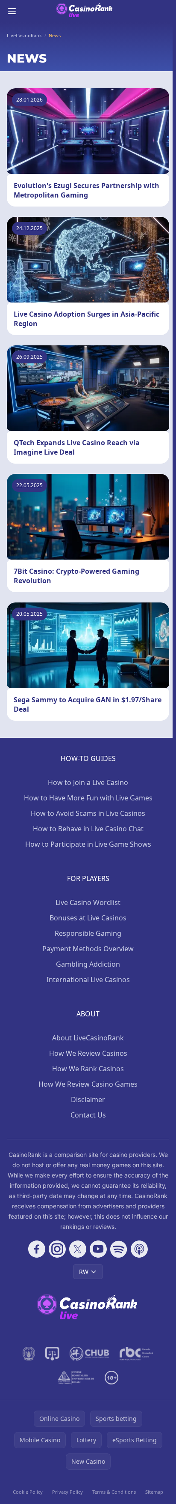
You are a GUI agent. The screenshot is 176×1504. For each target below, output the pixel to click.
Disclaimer (88, 1099)
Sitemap (154, 1492)
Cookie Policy (28, 1492)
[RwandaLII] (52, 1353)
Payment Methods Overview (88, 948)
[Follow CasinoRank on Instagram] (57, 1249)
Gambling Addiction (88, 964)
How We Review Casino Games (88, 1084)
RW (83, 1271)
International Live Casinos (88, 979)
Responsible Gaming (88, 933)
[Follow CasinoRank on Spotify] (118, 1249)
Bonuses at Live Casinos (88, 918)
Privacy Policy (67, 1492)
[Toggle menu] (12, 11)
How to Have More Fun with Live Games (88, 798)
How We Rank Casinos (88, 1068)
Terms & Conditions (114, 1492)
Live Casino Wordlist (88, 902)
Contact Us (88, 1115)
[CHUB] (89, 1353)
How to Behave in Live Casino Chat (88, 828)
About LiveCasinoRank (88, 1038)
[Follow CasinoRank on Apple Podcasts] (139, 1249)
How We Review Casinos (88, 1053)
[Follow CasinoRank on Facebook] (36, 1249)
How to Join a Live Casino (88, 782)
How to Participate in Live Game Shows (88, 844)
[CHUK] (76, 1377)
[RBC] (136, 1353)
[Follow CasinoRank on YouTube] (98, 1249)
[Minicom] (29, 1353)
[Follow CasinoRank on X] (77, 1249)
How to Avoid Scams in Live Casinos (88, 813)
